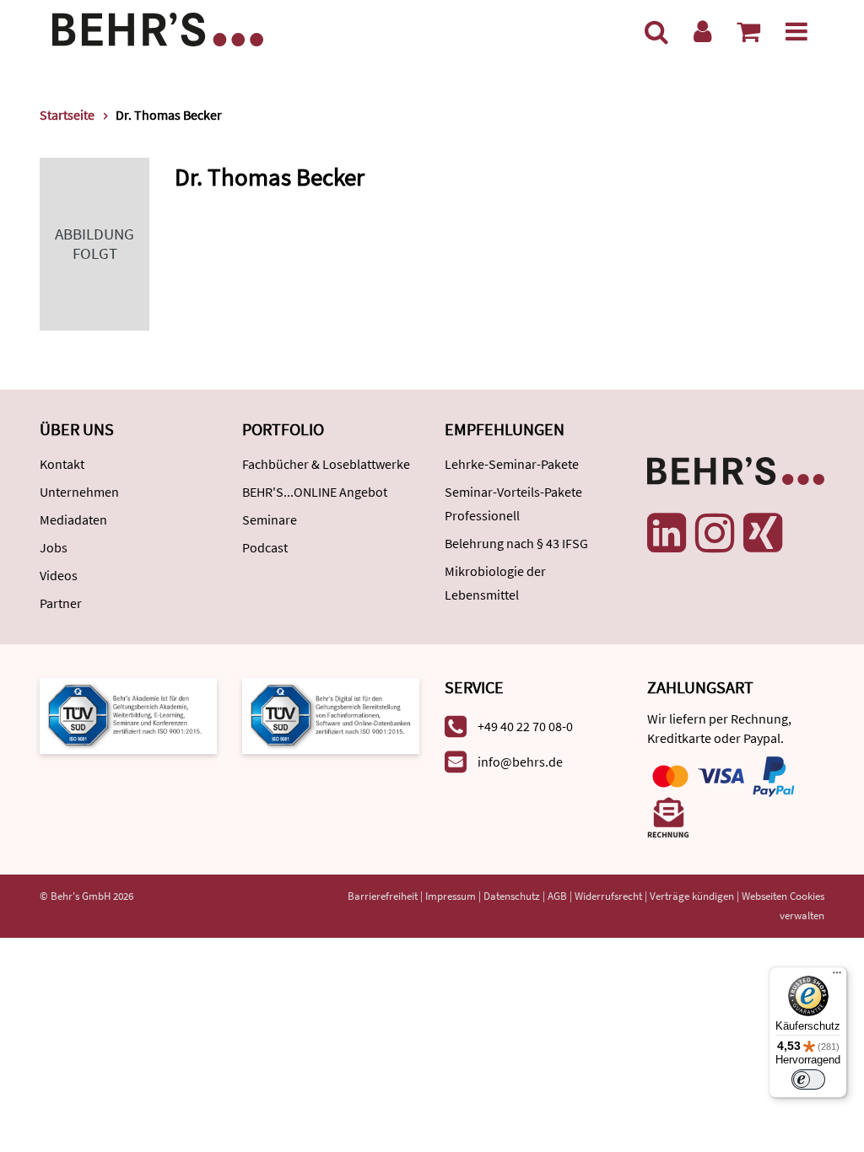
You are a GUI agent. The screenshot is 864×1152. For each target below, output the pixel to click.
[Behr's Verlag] (157, 27)
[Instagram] (714, 533)
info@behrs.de (520, 761)
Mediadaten (73, 519)
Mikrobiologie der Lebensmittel (495, 583)
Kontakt (62, 463)
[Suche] (656, 31)
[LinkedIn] (666, 533)
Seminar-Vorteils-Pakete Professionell (513, 503)
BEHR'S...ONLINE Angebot (314, 491)
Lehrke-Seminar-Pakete (512, 463)
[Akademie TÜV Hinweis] (330, 714)
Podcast (265, 547)
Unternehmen (79, 491)
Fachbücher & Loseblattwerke (326, 463)
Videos (59, 575)
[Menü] (796, 31)
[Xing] (762, 533)
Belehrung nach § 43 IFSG (516, 543)
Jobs (54, 547)
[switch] (808, 1079)
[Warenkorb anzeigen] (748, 31)
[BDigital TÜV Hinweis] (128, 714)
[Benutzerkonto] (702, 31)
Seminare (269, 519)
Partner (61, 603)
